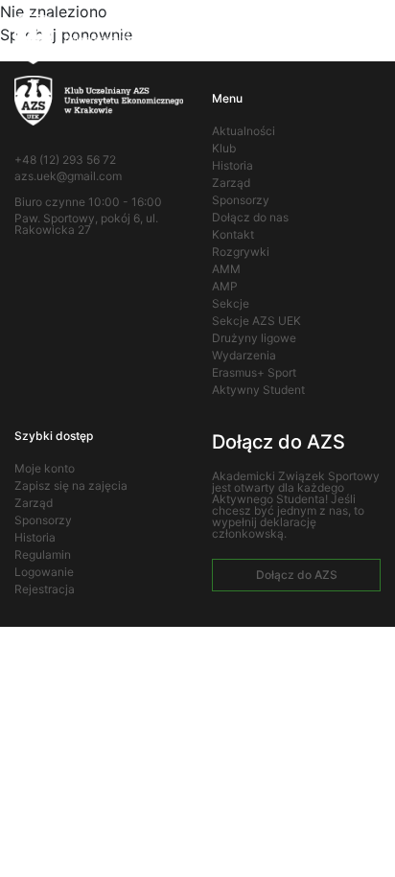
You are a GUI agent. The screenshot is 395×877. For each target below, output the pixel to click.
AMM (226, 269)
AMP (225, 286)
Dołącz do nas (250, 217)
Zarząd (231, 182)
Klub (224, 148)
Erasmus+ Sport (254, 372)
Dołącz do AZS (296, 574)
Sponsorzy (240, 200)
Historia (232, 165)
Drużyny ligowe (254, 338)
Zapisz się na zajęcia (71, 485)
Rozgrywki (240, 251)
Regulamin (42, 554)
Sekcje (230, 303)
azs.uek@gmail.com (68, 176)
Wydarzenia (244, 355)
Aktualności (243, 131)
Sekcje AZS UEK (256, 320)
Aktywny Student (258, 389)
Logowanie (44, 572)
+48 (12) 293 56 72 (65, 160)
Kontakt (233, 234)
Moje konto (44, 468)
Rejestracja (44, 589)
